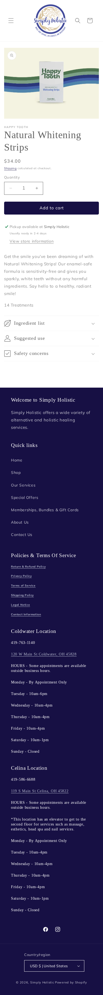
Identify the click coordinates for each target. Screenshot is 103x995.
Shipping (10, 168)
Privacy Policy (21, 576)
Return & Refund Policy (28, 566)
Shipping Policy (22, 595)
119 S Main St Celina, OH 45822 (40, 791)
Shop (16, 472)
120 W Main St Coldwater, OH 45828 (44, 654)
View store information (32, 241)
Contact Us (21, 534)
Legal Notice (20, 605)
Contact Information (26, 614)
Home (16, 460)
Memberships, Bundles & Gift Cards (45, 509)
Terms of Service (23, 585)
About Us (20, 522)
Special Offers (24, 497)
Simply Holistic (42, 982)
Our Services (23, 485)
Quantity (12, 177)
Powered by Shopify (71, 982)
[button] (11, 21)
